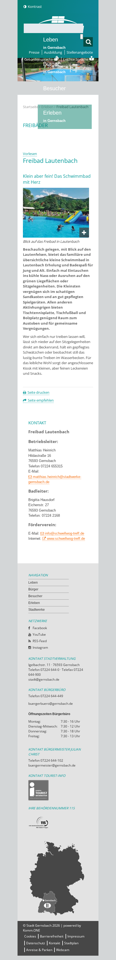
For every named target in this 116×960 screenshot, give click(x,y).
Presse (34, 52)
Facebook (40, 628)
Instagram (40, 647)
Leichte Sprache (76, 59)
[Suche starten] (81, 36)
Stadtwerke (56, 137)
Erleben (54, 116)
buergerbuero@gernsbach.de (50, 703)
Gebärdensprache (39, 59)
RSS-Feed (40, 641)
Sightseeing (59, 66)
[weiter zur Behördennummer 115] (58, 823)
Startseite (30, 106)
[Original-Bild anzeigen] (56, 236)
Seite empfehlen (41, 400)
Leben (54, 43)
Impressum (75, 936)
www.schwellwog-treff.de (66, 538)
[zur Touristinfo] (58, 790)
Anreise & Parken (39, 950)
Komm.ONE (31, 930)
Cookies (30, 936)
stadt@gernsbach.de (43, 679)
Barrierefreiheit (51, 936)
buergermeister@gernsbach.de (52, 765)
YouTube (39, 634)
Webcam (62, 950)
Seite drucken (38, 392)
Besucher (54, 91)
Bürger (33, 589)
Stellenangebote (80, 52)
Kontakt (54, 943)
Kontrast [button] (35, 6)
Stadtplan (71, 943)
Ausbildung (53, 52)
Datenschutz (35, 943)
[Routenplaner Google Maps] (58, 878)
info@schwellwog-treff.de (64, 533)
